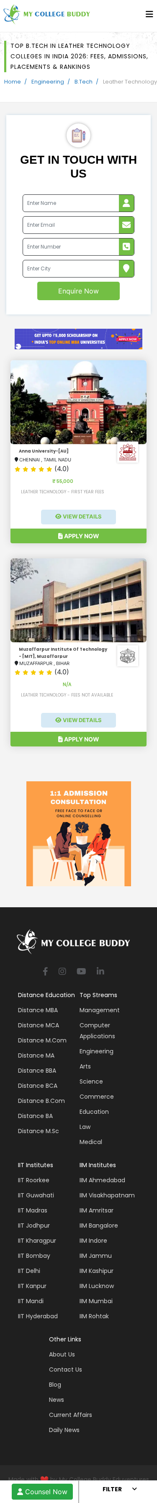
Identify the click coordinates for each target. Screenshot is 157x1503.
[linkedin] (100, 972)
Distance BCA (37, 1085)
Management (100, 1010)
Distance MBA (38, 1010)
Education (94, 1112)
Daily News (64, 1430)
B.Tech (84, 82)
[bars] (149, 16)
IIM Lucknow (97, 1286)
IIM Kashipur (96, 1271)
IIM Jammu (96, 1256)
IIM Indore (93, 1240)
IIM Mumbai (96, 1301)
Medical (91, 1142)
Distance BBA (37, 1070)
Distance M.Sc (38, 1131)
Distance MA (36, 1055)
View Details (82, 516)
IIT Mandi (31, 1301)
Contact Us (65, 1369)
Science (91, 1081)
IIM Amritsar (96, 1210)
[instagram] (62, 972)
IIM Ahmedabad (102, 1180)
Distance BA (35, 1116)
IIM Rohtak (94, 1316)
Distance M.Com (42, 1040)
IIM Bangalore (99, 1225)
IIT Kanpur (32, 1286)
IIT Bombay (34, 1256)
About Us (62, 1354)
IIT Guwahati (36, 1195)
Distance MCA (38, 1025)
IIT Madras (32, 1210)
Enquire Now (78, 291)
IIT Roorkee (33, 1180)
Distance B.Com (41, 1101)
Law (85, 1127)
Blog (55, 1384)
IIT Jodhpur (34, 1225)
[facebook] (45, 972)
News (56, 1400)
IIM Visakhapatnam (107, 1195)
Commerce (97, 1096)
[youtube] (81, 972)
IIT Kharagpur (37, 1240)
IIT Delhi (29, 1271)
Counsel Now (45, 1491)
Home (12, 82)
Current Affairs (70, 1415)
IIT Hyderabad (38, 1316)
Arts (85, 1066)
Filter (112, 1489)
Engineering (47, 82)
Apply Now (81, 535)
